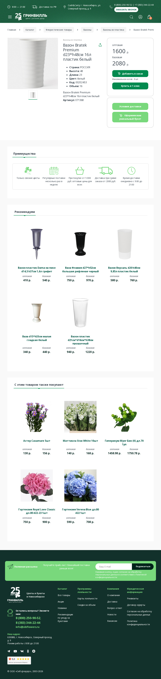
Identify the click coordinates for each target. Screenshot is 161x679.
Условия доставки (130, 106)
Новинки (62, 608)
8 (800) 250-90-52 (123, 4)
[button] (131, 17)
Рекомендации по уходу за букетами (65, 618)
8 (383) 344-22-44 (28, 622)
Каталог (29, 29)
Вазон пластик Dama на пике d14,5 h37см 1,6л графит (37, 269)
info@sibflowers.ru (27, 627)
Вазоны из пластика (113, 29)
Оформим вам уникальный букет (130, 117)
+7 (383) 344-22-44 (144, 4)
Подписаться (143, 566)
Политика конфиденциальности (138, 623)
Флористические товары (59, 29)
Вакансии (112, 620)
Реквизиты (132, 598)
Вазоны (87, 29)
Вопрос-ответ (114, 608)
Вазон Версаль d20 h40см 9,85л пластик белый (124, 269)
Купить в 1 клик (130, 85)
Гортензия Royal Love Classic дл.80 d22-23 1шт (36, 511)
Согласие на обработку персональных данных (139, 613)
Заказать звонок (126, 9)
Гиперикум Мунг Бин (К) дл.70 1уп (124, 442)
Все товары (64, 595)
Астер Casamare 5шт (36, 440)
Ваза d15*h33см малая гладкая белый (36, 338)
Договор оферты (136, 604)
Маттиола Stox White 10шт (80, 440)
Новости (111, 614)
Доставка (112, 601)
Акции (61, 601)
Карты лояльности (87, 598)
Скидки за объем (86, 604)
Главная (11, 29)
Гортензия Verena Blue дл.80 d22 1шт (80, 511)
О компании (113, 595)
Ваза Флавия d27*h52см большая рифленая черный (80, 269)
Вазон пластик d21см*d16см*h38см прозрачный (80, 340)
